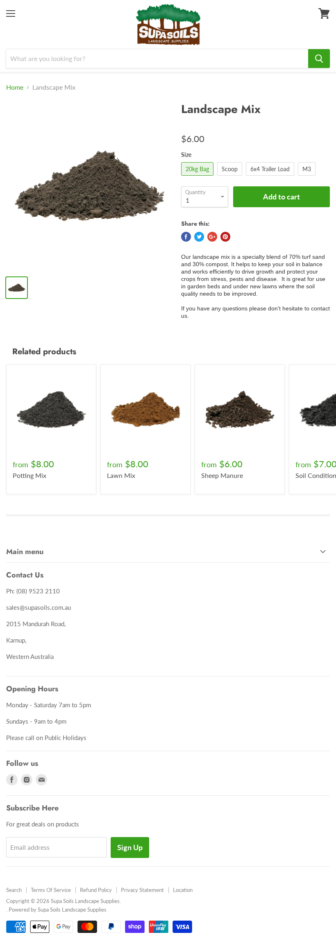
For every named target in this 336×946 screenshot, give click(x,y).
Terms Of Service (51, 890)
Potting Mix (29, 475)
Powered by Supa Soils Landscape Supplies (58, 909)
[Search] (319, 58)
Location (183, 890)
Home (14, 87)
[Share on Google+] (212, 237)
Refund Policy (96, 890)
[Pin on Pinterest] (225, 237)
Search (14, 890)
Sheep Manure (222, 475)
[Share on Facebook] (186, 237)
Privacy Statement (142, 890)
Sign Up (130, 847)
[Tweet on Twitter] (199, 237)
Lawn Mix (121, 475)
